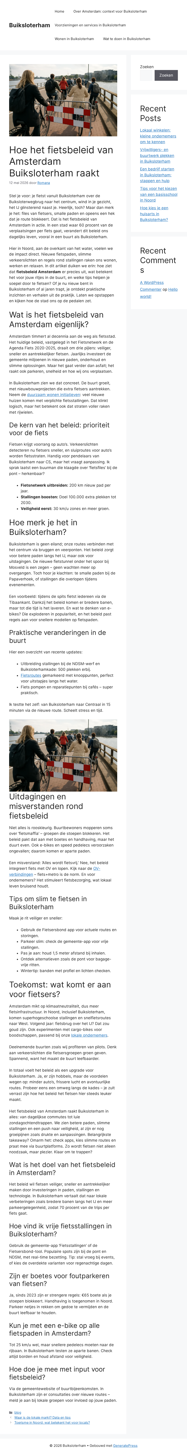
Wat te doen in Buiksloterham (126, 39)
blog (17, 1412)
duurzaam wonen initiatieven (53, 394)
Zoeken (147, 67)
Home (59, 11)
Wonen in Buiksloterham (74, 39)
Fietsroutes (31, 675)
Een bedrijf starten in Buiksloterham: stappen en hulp (157, 175)
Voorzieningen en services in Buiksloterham (90, 25)
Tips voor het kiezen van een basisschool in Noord (158, 194)
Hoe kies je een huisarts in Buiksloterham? (154, 214)
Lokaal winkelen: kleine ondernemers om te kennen (158, 136)
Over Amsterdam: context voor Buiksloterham (110, 11)
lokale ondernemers (89, 1035)
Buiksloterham (29, 25)
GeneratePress (125, 1445)
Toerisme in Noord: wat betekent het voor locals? (52, 1422)
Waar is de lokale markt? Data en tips (42, 1417)
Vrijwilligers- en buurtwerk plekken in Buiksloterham (157, 155)
